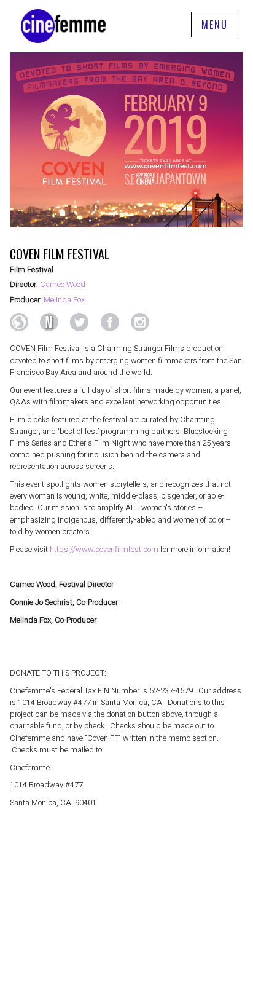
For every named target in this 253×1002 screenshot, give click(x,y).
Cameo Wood (62, 284)
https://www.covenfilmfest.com (104, 549)
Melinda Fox (64, 300)
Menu (214, 24)
